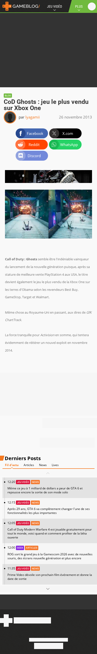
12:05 (49, 530)
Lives (55, 465)
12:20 (45, 487)
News (43, 465)
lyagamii (32, 117)
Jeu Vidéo (54, 6)
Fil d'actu (12, 465)
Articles (29, 465)
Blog (8, 95)
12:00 (50, 552)
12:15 (48, 507)
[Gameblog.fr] (20, 6)
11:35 (49, 573)
